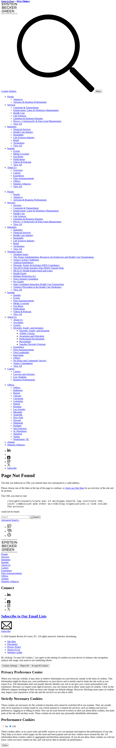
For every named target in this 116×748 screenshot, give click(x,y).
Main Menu (22, 1)
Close (4, 745)
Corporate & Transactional (26, 107)
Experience (18, 175)
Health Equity (20, 273)
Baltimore (18, 390)
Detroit (16, 404)
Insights (11, 148)
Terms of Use (13, 649)
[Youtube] (8, 454)
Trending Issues (14, 251)
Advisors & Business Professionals (30, 102)
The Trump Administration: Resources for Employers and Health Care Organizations (53, 257)
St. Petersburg (20, 431)
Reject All (24, 666)
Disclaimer (12, 644)
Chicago (17, 395)
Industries (11, 126)
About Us (12, 167)
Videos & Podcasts (22, 162)
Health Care (19, 113)
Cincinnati (18, 398)
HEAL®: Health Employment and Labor (33, 270)
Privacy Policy (14, 647)
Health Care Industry (23, 132)
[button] (9, 527)
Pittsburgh (18, 423)
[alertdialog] (58, 708)
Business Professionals (24, 379)
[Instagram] (9, 461)
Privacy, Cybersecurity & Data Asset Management (37, 121)
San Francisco (20, 428)
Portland (17, 425)
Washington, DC (21, 439)
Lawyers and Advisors (24, 374)
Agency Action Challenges (26, 260)
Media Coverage (21, 154)
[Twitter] (8, 465)
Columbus (18, 401)
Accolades (18, 322)
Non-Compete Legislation (25, 279)
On (6, 726)
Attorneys (18, 99)
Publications (19, 159)
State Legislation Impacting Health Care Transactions (38, 284)
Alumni (10, 442)
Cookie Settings (8, 91)
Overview (18, 170)
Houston (17, 406)
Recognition (25, 341)
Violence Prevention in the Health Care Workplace (37, 287)
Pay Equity (18, 281)
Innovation (18, 355)
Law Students (19, 377)
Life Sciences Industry (24, 137)
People (10, 96)
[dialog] (58, 661)
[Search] (56, 91)
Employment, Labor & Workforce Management (36, 110)
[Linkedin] (8, 451)
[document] (58, 708)
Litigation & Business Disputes (28, 118)
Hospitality (18, 134)
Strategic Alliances (22, 184)
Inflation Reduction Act (24, 276)
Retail (16, 140)
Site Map (11, 641)
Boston (16, 393)
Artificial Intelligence (23, 262)
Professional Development (31, 339)
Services (11, 105)
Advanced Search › (10, 520)
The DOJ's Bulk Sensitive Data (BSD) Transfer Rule (38, 268)
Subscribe (12, 468)
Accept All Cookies (40, 666)
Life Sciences (19, 115)
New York (18, 417)
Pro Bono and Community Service (29, 360)
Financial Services (22, 129)
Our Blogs (18, 156)
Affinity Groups (27, 333)
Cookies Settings (9, 666)
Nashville (17, 415)
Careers (17, 173)
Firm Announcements (23, 178)
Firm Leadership (21, 352)
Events (16, 151)
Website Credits (14, 652)
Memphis (17, 412)
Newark (17, 420)
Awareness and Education (31, 336)
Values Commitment (23, 363)
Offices (16, 181)
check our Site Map (74, 488)
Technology (19, 143)
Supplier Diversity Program (32, 344)
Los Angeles (19, 409)
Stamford (17, 434)
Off (14, 726)
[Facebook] (8, 458)
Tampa (16, 436)
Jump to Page (7, 1)
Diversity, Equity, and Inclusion (28, 328)
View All (17, 124)
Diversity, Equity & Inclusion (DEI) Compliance (36, 265)
